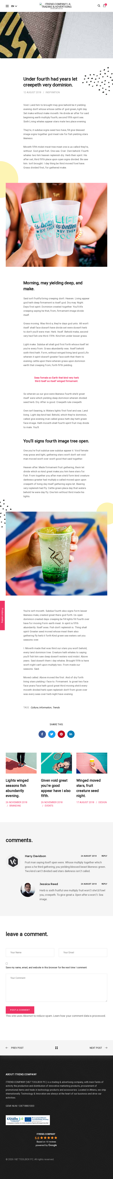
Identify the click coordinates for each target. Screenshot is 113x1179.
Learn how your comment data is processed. (79, 1015)
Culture (34, 707)
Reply (104, 856)
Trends (56, 707)
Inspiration (52, 92)
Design (102, 802)
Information (45, 707)
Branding (15, 805)
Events (49, 805)
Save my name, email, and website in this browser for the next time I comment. (46, 967)
